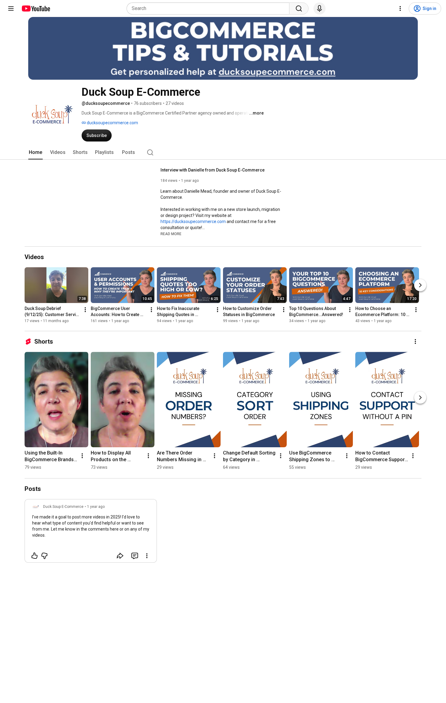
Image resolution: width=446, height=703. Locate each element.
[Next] (420, 285)
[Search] (299, 8)
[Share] (120, 556)
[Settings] (400, 8)
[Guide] (11, 8)
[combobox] (210, 8)
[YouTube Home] (35, 8)
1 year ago (96, 507)
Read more (170, 234)
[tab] (35, 152)
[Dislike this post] (44, 556)
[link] (90, 532)
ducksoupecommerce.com (112, 122)
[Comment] (135, 556)
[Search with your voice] (319, 8)
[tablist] (223, 152)
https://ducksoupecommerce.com (193, 221)
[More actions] (85, 310)
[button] (170, 234)
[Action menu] (147, 556)
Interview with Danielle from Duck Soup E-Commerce (212, 170)
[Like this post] (34, 556)
